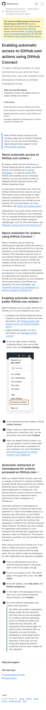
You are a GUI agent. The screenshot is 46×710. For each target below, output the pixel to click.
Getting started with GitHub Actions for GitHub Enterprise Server (22, 324)
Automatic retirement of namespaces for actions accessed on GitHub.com (19, 468)
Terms (21, 699)
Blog (24, 701)
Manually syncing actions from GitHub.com (22, 225)
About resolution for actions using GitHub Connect (21, 234)
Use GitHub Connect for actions (18, 14)
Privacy (29, 699)
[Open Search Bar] (36, 4)
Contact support (10, 678)
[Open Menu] (42, 4)
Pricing (4, 701)
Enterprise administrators (15, 9)
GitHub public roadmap (14, 147)
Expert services (15, 701)
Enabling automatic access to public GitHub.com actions (22, 299)
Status (36, 699)
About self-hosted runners (29, 206)
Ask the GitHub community (14, 675)
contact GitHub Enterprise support (27, 36)
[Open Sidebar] (3, 11)
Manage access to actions (16, 11)
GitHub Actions (33, 9)
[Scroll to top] (40, 704)
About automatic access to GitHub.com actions (20, 156)
